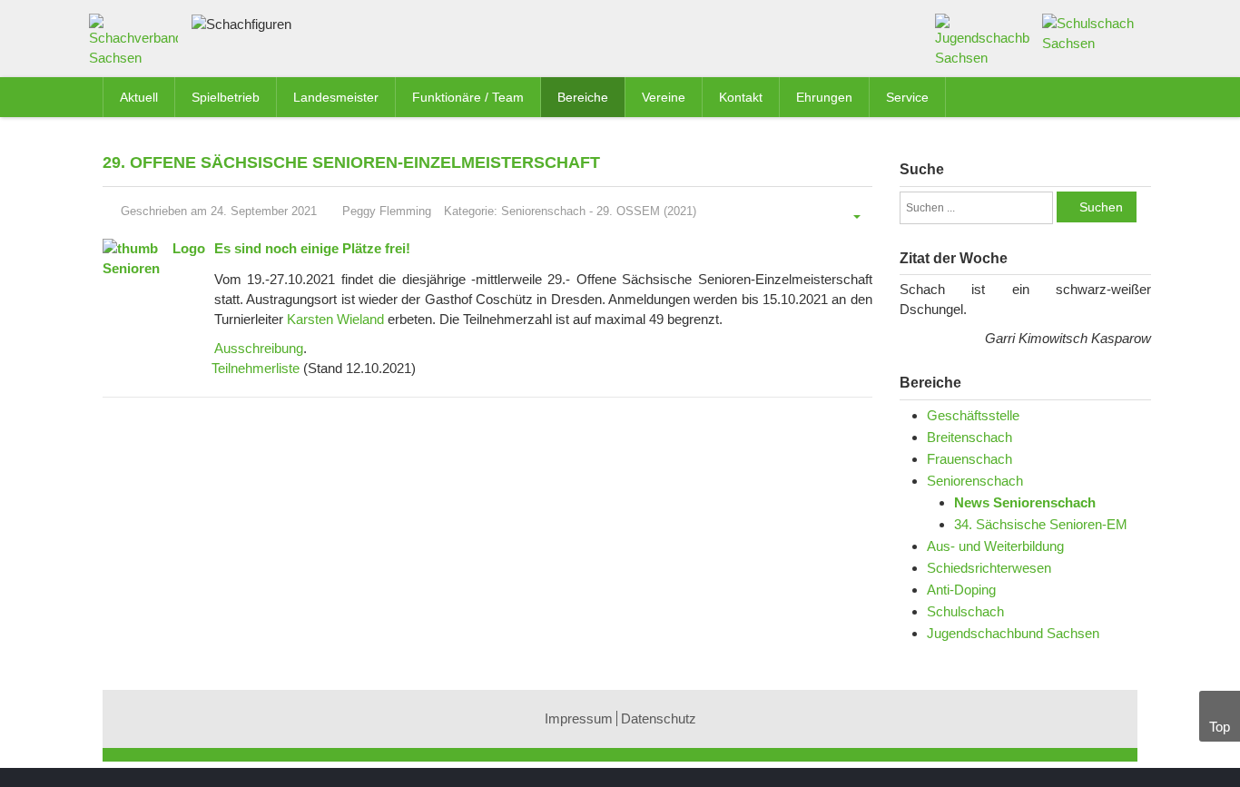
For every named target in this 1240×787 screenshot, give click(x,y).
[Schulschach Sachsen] (1089, 32)
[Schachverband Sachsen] (138, 44)
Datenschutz (658, 718)
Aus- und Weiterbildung (995, 546)
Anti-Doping (961, 589)
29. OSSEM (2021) (646, 211)
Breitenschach (969, 437)
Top (1219, 726)
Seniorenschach (543, 211)
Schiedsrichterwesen (989, 567)
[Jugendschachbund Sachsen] (982, 39)
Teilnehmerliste (256, 368)
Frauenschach (969, 459)
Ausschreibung (258, 348)
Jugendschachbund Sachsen (1013, 633)
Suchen (1101, 207)
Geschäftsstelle (973, 415)
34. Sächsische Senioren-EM (1040, 524)
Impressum (579, 718)
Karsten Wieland (335, 319)
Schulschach (965, 611)
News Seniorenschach (1025, 502)
